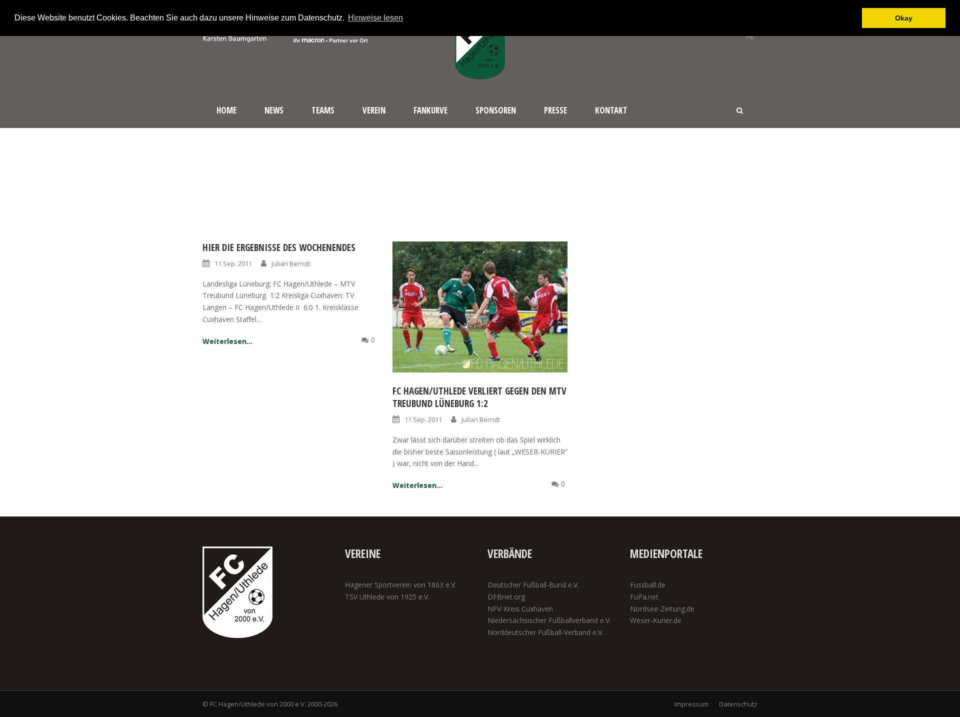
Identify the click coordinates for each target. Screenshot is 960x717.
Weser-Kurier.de (656, 620)
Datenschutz (738, 704)
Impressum (691, 704)
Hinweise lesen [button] (375, 18)
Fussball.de (648, 585)
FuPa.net (644, 597)
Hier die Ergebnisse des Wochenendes (279, 247)
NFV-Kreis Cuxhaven (520, 609)
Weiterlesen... (227, 341)
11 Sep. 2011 (233, 263)
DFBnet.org (506, 597)
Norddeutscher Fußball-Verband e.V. (546, 632)
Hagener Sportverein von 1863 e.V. (400, 585)
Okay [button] (903, 18)
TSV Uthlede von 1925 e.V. (387, 597)
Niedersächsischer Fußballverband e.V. (549, 620)
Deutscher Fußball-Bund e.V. (533, 585)
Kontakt (611, 110)
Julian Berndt (291, 263)
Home (226, 110)
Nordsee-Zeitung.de (662, 609)
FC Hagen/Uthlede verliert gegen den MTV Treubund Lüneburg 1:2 (479, 397)
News (274, 110)
